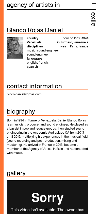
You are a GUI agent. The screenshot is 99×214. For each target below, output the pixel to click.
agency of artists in (33, 5)
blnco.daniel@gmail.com (24, 94)
